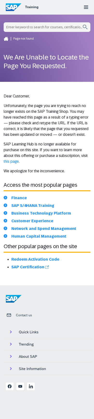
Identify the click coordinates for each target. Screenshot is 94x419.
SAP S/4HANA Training (32, 206)
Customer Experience (32, 221)
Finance (19, 198)
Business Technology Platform (41, 213)
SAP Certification (28, 267)
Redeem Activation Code (35, 259)
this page (11, 161)
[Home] (6, 38)
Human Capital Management (38, 236)
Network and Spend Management (43, 229)
